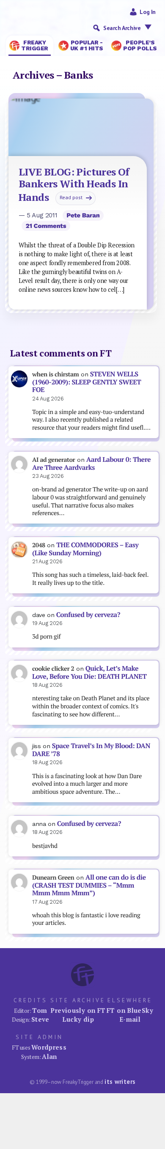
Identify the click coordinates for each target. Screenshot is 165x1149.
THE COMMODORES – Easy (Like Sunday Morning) (85, 548)
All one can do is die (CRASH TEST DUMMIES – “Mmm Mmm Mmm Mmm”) (89, 885)
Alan (49, 1056)
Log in (148, 12)
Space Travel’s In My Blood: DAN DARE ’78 (91, 749)
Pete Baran (82, 215)
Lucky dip (78, 1019)
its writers (119, 1082)
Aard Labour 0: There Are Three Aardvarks (91, 463)
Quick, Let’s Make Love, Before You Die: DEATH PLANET (89, 672)
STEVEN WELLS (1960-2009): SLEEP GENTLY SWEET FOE (86, 382)
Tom (39, 1010)
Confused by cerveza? (88, 614)
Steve (40, 1019)
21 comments (46, 226)
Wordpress (48, 1047)
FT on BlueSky (130, 1010)
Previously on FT (77, 1010)
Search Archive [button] (121, 28)
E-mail (129, 1019)
